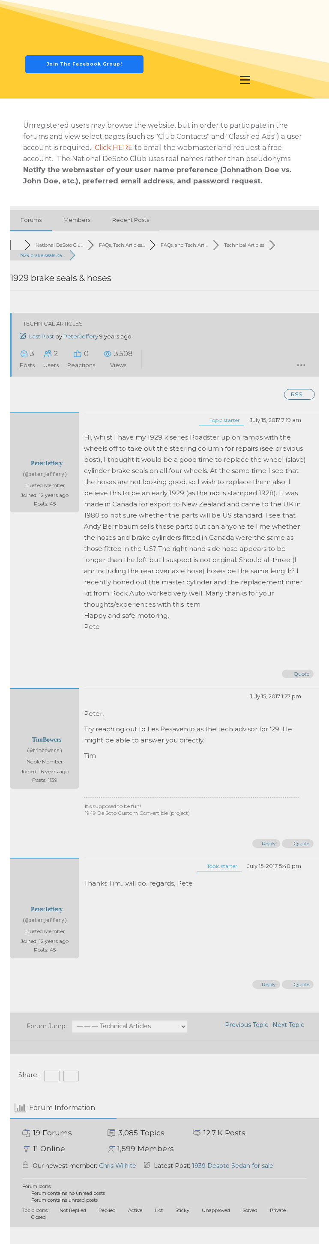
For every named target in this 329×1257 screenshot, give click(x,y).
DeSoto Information (245, 62)
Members (76, 219)
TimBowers (46, 739)
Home (193, 12)
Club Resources (245, 37)
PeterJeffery (80, 336)
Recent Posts (130, 219)
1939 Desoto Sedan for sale (232, 1166)
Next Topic (290, 1025)
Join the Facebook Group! (84, 64)
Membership (287, 12)
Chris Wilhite (117, 1166)
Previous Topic (244, 1025)
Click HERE (114, 148)
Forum (235, 12)
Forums (31, 219)
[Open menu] (245, 80)
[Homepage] (85, 38)
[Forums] (17, 245)
